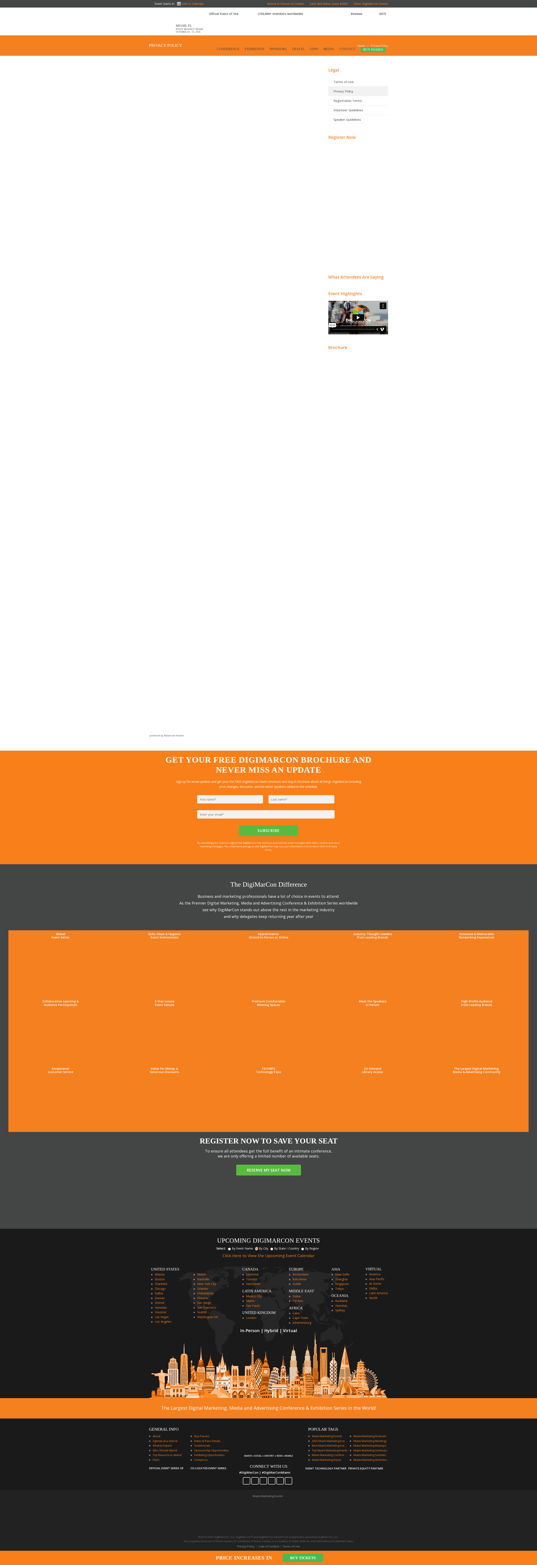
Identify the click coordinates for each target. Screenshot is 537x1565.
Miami (201, 1274)
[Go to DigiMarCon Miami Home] (162, 33)
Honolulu (161, 1307)
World (373, 1298)
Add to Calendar (193, 4)
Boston (160, 1279)
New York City (206, 1284)
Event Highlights (345, 293)
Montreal (252, 1274)
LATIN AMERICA (256, 1291)
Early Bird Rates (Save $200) (329, 4)
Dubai (297, 1296)
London (251, 1318)
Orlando (202, 1289)
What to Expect (162, 1445)
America (374, 1274)
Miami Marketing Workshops (371, 1460)
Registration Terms (348, 101)
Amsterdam (301, 1274)
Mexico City (254, 1296)
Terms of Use (344, 82)
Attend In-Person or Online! (285, 4)
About (156, 1436)
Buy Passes (201, 1436)
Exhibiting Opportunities (209, 1455)
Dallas (159, 1293)
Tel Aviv (298, 1301)
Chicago (160, 1289)
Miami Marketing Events (327, 1436)
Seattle (202, 1312)
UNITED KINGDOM (259, 1313)
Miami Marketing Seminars (370, 1450)
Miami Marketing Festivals (369, 1436)
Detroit (159, 1303)
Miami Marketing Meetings (370, 1441)
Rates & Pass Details (207, 1441)
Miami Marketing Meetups (369, 1445)
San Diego (204, 1303)
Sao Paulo (253, 1306)
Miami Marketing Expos (326, 1460)
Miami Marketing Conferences (330, 1455)
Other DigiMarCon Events (370, 4)
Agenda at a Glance (165, 1441)
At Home (375, 1284)
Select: (221, 1248)
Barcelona (299, 1279)
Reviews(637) (368, 14)
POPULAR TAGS (323, 1429)
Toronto (251, 1279)
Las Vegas (162, 1317)
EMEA (373, 1288)
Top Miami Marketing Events (330, 1450)
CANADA (250, 1269)
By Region (312, 1248)
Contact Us (201, 1460)
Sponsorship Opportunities (211, 1450)
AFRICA (296, 1308)
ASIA (335, 1269)
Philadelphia (205, 1293)
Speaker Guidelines (347, 119)
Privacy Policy (343, 91)
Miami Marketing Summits (369, 1455)
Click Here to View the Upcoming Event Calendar (269, 1255)
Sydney (340, 1310)
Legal (333, 70)
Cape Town (300, 1318)
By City (263, 1248)
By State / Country (286, 1248)
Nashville (203, 1279)
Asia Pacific (377, 1279)
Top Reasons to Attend (167, 1455)
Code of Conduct (268, 1546)
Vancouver (253, 1284)
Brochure (337, 347)
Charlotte (161, 1284)
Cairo (296, 1313)
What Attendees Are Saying (356, 277)
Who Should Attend (165, 1450)
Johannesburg (302, 1323)
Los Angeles (163, 1322)
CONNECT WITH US (268, 1466)
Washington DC (207, 1317)
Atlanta (159, 1274)
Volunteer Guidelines (348, 110)
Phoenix (202, 1298)
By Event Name (242, 1248)
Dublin (297, 1284)
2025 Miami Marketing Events (330, 1441)
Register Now (342, 137)
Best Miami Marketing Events (330, 1445)
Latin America (378, 1293)
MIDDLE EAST (301, 1291)
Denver (160, 1298)
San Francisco (206, 1307)
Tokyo (339, 1289)
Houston (161, 1312)
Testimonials (202, 1445)
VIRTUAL (373, 1269)
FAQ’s (156, 1460)
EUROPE (296, 1269)
